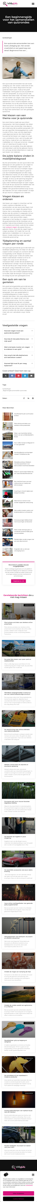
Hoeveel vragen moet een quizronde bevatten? (18, 332)
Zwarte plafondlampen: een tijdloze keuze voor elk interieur (18, 1111)
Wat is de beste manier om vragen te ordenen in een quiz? (18, 348)
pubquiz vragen (11, 227)
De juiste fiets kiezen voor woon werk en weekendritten (17, 660)
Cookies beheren (18, 1199)
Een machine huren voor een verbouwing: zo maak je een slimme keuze (22, 483)
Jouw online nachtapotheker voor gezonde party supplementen (18, 904)
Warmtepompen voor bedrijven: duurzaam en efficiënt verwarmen (18, 937)
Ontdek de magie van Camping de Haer (17, 971)
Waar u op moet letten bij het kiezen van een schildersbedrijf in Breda (24, 434)
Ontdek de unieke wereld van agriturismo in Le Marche (18, 1006)
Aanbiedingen (7, 38)
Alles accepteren (18, 1193)
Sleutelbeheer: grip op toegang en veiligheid (15, 1041)
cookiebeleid (29, 1185)
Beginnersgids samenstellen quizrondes (15, 390)
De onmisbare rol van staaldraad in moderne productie (16, 1076)
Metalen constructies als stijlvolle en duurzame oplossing (16, 765)
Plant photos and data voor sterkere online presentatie (18, 623)
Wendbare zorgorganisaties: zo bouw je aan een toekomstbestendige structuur (17, 693)
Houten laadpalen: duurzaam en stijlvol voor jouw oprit (17, 1146)
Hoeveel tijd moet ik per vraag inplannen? (18, 364)
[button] (33, 1175)
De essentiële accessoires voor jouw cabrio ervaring (18, 870)
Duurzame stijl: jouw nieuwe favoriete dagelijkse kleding (17, 802)
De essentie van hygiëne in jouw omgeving (15, 837)
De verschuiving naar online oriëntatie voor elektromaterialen (17, 730)
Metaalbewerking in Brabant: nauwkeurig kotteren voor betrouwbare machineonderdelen (24, 463)
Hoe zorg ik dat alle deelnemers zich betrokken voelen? (18, 356)
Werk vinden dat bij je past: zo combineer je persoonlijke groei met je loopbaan (23, 531)
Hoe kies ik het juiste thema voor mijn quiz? (18, 340)
